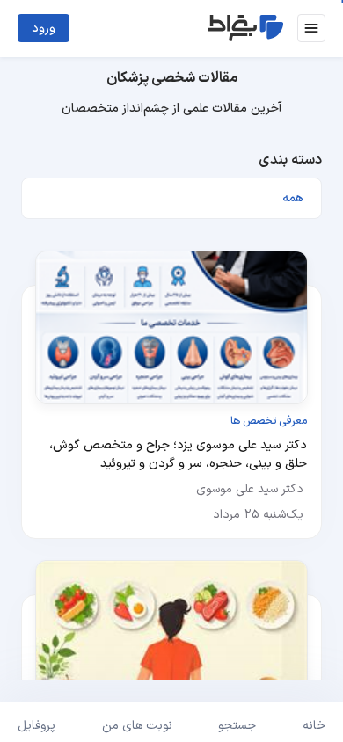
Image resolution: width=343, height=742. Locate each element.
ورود (43, 28)
